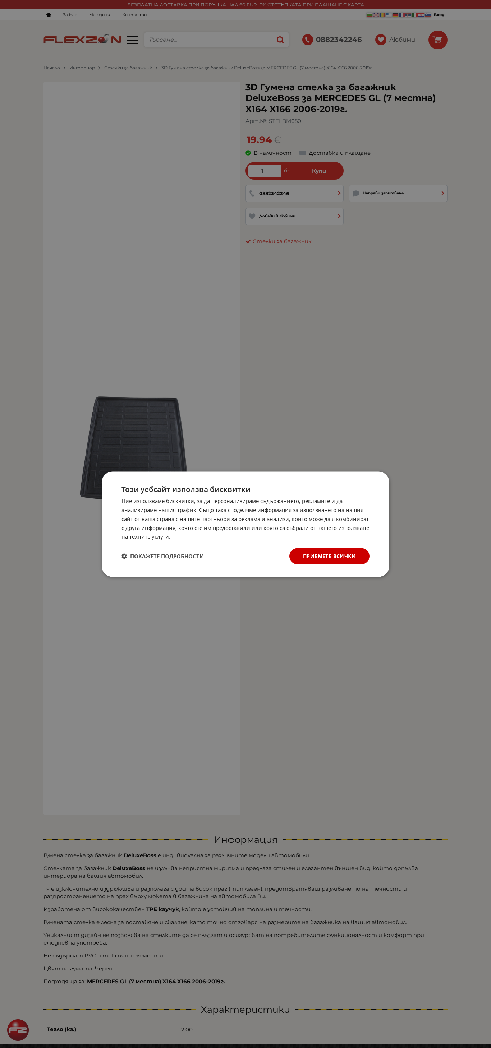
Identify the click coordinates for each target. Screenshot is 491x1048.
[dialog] (245, 524)
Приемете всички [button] (329, 555)
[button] (162, 556)
